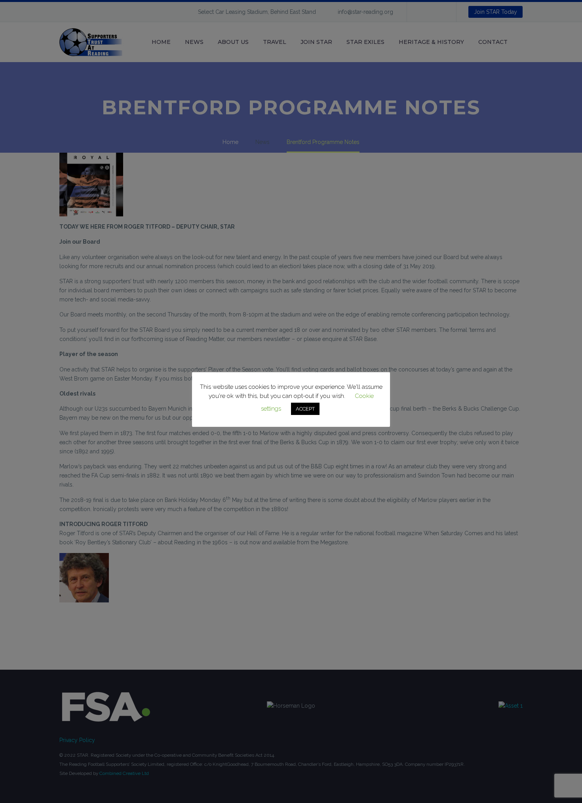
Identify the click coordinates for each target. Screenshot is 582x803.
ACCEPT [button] (305, 409)
